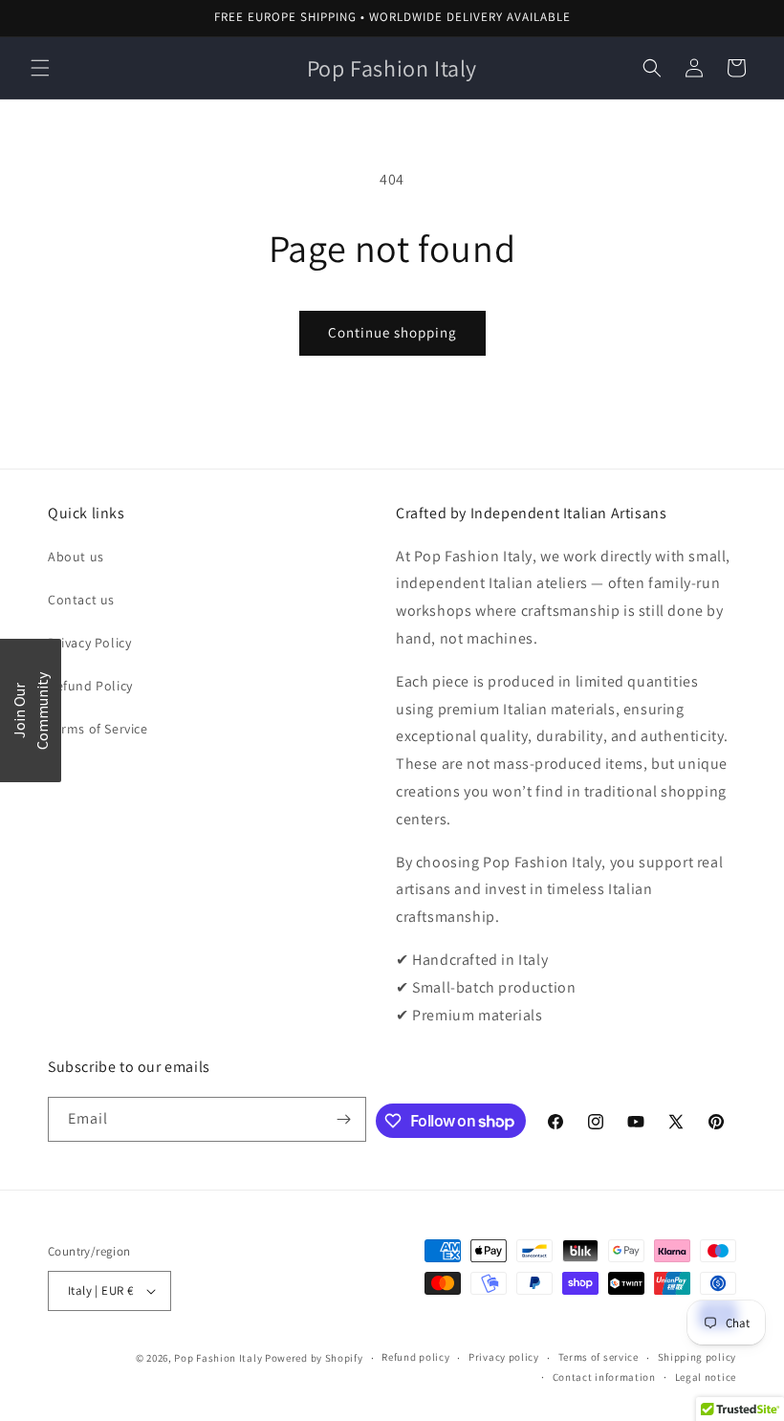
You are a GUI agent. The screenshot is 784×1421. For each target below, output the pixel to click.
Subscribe (392, 762)
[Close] (570, 567)
